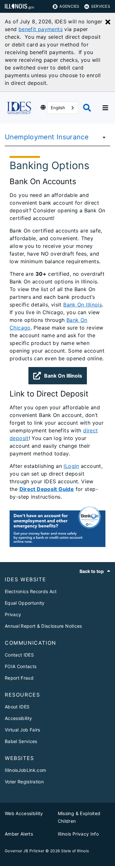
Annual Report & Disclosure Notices (43, 626)
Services (100, 6)
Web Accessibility (24, 813)
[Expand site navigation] (105, 107)
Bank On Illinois (82, 304)
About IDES (17, 706)
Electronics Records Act (31, 591)
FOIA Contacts (20, 666)
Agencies (69, 6)
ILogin (71, 466)
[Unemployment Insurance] (102, 137)
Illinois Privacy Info (78, 834)
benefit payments (41, 29)
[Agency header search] (87, 108)
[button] (57, 375)
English (58, 107)
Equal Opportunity (25, 603)
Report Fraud (19, 678)
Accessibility (18, 718)
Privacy (13, 614)
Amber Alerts (19, 834)
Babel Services (21, 741)
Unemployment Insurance (46, 137)
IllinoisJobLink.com (25, 770)
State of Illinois (75, 850)
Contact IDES (19, 655)
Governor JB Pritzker (24, 850)
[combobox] (62, 108)
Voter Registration (24, 781)
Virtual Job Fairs (22, 729)
